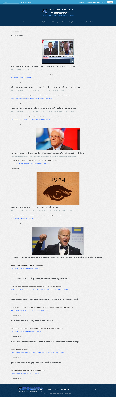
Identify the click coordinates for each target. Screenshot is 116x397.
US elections (56, 345)
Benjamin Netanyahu (32, 69)
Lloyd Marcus (42, 352)
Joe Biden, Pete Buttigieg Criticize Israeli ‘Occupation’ (36, 362)
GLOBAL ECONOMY (57, 90)
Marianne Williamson (62, 289)
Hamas (42, 156)
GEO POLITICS (57, 111)
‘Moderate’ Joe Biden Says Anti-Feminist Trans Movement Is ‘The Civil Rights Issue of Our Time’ (56, 257)
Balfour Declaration (16, 119)
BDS (16, 289)
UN (41, 69)
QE (63, 90)
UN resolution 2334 (46, 119)
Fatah (44, 163)
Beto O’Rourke (31, 289)
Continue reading (16, 82)
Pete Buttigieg (41, 310)
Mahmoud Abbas (57, 156)
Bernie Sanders (22, 163)
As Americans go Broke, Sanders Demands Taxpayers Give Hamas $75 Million (47, 152)
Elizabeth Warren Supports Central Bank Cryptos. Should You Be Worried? (46, 87)
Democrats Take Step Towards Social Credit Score (34, 207)
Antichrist (30, 210)
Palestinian (64, 156)
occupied (38, 119)
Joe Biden (31, 268)
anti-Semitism (30, 111)
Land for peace (50, 156)
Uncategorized (31, 261)
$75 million (14, 163)
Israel (39, 69)
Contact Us (81, 2)
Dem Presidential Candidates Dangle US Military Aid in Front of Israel (44, 299)
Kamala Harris (38, 331)
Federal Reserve (49, 90)
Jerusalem (58, 282)
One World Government (65, 210)
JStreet (33, 119)
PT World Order (74, 210)
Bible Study (54, 22)
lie (37, 352)
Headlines (33, 22)
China (40, 210)
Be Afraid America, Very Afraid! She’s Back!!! (32, 320)
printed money (48, 98)
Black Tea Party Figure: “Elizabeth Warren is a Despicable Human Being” (45, 341)
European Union (41, 90)
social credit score (29, 218)
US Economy (66, 90)
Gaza (39, 156)
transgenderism (39, 268)
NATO (33, 77)
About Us (50, 389)
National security (51, 324)
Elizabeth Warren (18, 77)
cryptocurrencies (20, 98)
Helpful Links (73, 22)
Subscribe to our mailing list (93, 2)
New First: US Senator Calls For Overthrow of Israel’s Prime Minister (43, 108)
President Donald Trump (54, 303)
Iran (27, 69)
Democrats (38, 289)
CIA (12, 77)
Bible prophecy (30, 90)
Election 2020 (45, 210)
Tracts (63, 22)
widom (47, 310)
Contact (57, 389)
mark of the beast (39, 98)
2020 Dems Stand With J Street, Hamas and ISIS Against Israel (40, 278)
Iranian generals (27, 77)
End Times (35, 90)
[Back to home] (58, 12)
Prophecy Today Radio (87, 22)
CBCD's (13, 98)
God (62, 111)
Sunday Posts (43, 22)
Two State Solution (70, 111)
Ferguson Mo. (24, 352)
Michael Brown (60, 352)
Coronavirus (29, 163)
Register (103, 2)
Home (24, 22)
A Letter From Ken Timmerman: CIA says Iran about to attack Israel (43, 66)
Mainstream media (51, 352)
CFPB (12, 218)
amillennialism (15, 310)
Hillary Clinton (44, 324)
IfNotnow (23, 373)
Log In (110, 2)
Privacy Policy (65, 389)
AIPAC (13, 289)
